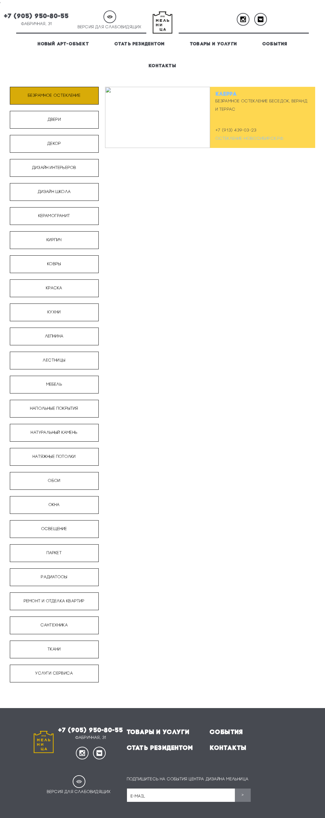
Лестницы (54, 360)
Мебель (54, 384)
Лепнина (54, 336)
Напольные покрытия (54, 408)
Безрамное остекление (54, 95)
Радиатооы (54, 577)
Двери (54, 120)
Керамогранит (54, 216)
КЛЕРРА (226, 94)
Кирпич (54, 240)
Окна (54, 505)
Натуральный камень (54, 433)
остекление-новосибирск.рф (250, 139)
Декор (54, 144)
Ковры (54, 264)
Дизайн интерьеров (54, 168)
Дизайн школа (54, 192)
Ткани (54, 649)
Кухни (54, 312)
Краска (54, 288)
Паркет (54, 553)
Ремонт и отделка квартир (54, 601)
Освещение (54, 529)
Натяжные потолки (54, 457)
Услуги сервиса (54, 673)
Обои (54, 481)
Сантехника (54, 625)
